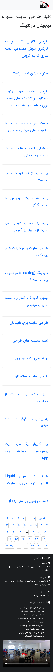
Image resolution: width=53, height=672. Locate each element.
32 (19, 546)
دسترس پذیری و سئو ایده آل (28, 501)
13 (13, 525)
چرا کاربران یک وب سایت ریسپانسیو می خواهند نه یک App (26, 451)
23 (36, 539)
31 (26, 546)
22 (43, 539)
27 (9, 539)
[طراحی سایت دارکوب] (44, 4)
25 (23, 539)
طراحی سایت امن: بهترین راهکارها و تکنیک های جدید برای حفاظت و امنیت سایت (26, 99)
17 (33, 532)
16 (39, 532)
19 (20, 532)
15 (45, 532)
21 (8, 532)
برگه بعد (10, 546)
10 (31, 525)
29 (39, 546)
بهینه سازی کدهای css (31, 359)
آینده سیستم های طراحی (30, 341)
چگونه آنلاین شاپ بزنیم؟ (30, 74)
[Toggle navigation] (6, 5)
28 (45, 546)
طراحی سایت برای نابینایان (29, 323)
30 (32, 546)
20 (14, 532)
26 (16, 539)
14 (6, 525)
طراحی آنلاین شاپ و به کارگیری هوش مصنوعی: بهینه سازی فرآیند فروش (26, 49)
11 (25, 525)
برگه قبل (42, 519)
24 (29, 539)
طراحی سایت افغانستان (31, 377)
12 (19, 525)
